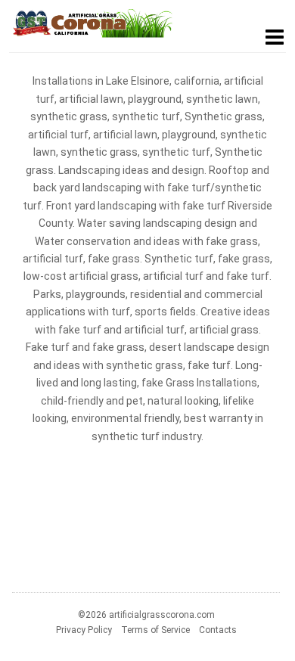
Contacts (218, 630)
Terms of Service (155, 630)
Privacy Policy (84, 630)
